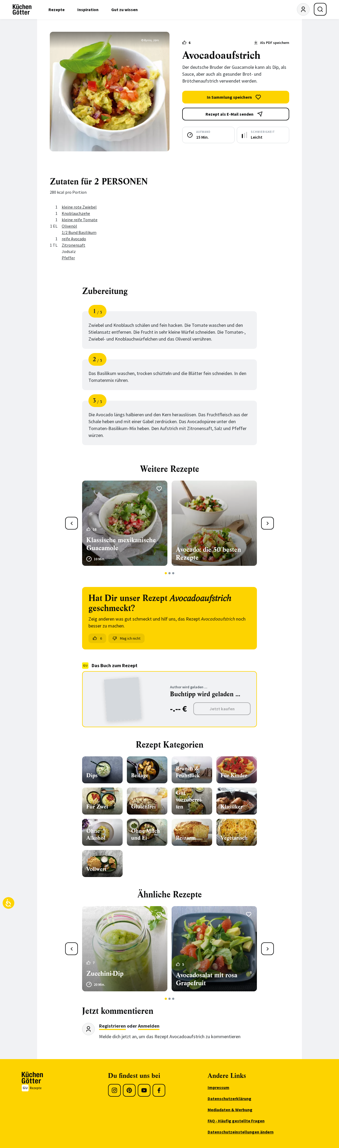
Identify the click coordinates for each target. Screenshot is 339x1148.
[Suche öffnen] (320, 9)
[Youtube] (144, 1090)
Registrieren (112, 1026)
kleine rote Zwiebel (79, 207)
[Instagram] (114, 1090)
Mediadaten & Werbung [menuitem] (230, 1109)
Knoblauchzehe (76, 213)
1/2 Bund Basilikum (79, 232)
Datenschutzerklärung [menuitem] (229, 1098)
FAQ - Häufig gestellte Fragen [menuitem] (236, 1120)
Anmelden (148, 1026)
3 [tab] (173, 573)
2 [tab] (170, 573)
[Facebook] (159, 1090)
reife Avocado (74, 238)
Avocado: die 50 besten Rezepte (208, 553)
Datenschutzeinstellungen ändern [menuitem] (241, 1132)
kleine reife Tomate (79, 219)
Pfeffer (68, 257)
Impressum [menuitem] (218, 1087)
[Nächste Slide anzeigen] (267, 523)
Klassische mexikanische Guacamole (121, 544)
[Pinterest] (129, 1090)
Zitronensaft (73, 245)
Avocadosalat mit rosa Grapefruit (206, 979)
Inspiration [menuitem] (88, 9)
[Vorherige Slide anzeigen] (71, 523)
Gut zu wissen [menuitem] (124, 9)
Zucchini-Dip (104, 973)
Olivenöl (69, 226)
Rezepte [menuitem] (56, 9)
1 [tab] (166, 573)
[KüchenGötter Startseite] (22, 9)
